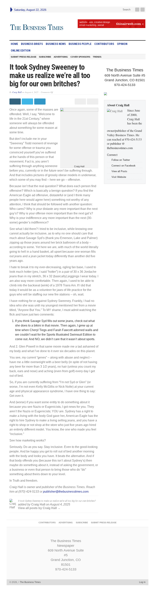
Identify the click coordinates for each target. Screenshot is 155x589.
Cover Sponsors (80, 57)
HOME (14, 44)
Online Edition (20, 50)
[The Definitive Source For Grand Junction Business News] (36, 27)
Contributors (104, 44)
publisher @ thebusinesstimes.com (120, 145)
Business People (80, 44)
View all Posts (119, 171)
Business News (56, 44)
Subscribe (45, 57)
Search (126, 9)
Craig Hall (17, 92)
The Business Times (29, 582)
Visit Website (119, 177)
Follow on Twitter (121, 160)
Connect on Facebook (124, 165)
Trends (97, 57)
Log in (142, 582)
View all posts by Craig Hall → (39, 508)
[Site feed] (143, 9)
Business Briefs (32, 44)
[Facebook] (137, 9)
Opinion (122, 44)
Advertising (61, 57)
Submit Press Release (23, 57)
